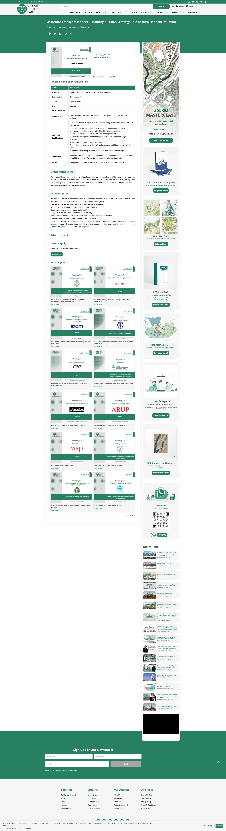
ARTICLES (100, 12)
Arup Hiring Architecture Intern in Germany (109, 425)
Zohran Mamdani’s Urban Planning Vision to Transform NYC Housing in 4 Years (167, 696)
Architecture (53, 27)
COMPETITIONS (116, 12)
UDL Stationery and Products (161, 463)
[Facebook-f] (185, 2)
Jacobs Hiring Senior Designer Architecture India (68, 425)
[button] (49, 33)
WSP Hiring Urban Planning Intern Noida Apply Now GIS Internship (71, 342)
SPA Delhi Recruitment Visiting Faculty (108, 465)
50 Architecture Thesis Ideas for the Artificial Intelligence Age (166, 657)
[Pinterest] (197, 2)
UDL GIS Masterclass (160, 345)
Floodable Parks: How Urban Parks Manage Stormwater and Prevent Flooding (167, 604)
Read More (7, 825)
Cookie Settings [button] (207, 826)
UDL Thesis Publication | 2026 (161, 182)
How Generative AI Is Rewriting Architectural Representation (166, 637)
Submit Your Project (160, 236)
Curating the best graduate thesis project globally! (161, 347)
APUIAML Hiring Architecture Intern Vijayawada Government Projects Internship (68, 300)
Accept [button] (219, 826)
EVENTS (132, 12)
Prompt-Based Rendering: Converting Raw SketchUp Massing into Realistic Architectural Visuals (167, 627)
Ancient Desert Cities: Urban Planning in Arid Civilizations (165, 564)
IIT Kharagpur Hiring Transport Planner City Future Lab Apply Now (113, 342)
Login (191, 7)
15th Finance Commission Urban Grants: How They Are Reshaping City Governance (166, 554)
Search (161, 6)
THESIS (87, 12)
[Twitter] (201, 2)
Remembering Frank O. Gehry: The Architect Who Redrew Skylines (167, 666)
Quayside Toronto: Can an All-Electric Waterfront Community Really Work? (166, 574)
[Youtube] (193, 2)
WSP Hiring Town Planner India (62, 465)
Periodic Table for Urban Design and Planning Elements (166, 685)
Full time (86, 27)
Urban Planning (74, 27)
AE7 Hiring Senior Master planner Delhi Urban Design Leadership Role (69, 384)
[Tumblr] (205, 2)
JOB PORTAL (177, 12)
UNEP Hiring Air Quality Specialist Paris (108, 506)
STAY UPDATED (161, 505)
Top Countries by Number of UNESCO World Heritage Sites (165, 594)
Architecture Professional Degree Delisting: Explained (166, 676)
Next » (132, 515)
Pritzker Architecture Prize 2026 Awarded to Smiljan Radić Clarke (166, 647)
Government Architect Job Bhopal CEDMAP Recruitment (113, 383)
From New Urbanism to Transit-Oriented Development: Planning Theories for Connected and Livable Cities (167, 616)
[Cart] (173, 6)
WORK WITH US (194, 12)
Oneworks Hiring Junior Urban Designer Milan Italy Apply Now (112, 300)
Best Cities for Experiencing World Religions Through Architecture (167, 584)
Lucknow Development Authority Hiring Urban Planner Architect (70, 506)
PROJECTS (74, 12)
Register (182, 7)
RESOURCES (145, 12)
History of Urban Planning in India (166, 706)
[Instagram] (189, 2)
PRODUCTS (161, 12)
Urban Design (63, 27)
